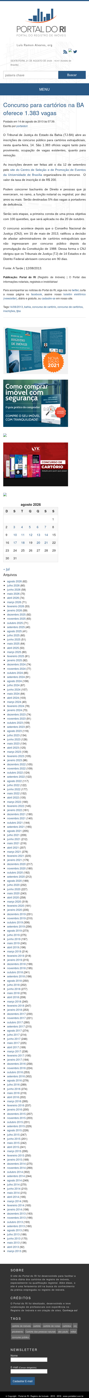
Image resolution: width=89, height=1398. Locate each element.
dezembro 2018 (16, 964)
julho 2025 (13, 635)
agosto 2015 (14, 1130)
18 (23, 542)
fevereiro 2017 (15, 1055)
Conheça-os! (70, 1310)
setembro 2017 (16, 1026)
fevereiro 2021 (15, 855)
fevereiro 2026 (15, 606)
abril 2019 (13, 947)
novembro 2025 (16, 618)
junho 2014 (14, 1188)
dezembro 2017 (16, 1014)
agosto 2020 (14, 880)
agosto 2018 (14, 980)
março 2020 (14, 901)
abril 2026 (13, 597)
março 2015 (14, 1151)
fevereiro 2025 (15, 656)
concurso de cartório (44, 307)
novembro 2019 (16, 918)
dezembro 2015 (16, 1113)
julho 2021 (13, 835)
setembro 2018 (16, 976)
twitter (75, 290)
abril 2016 (13, 1097)
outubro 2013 (15, 1222)
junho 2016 (14, 1089)
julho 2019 (13, 935)
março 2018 (14, 1001)
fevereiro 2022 (15, 806)
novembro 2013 (16, 1217)
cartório (37, 1326)
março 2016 (14, 1101)
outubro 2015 (15, 1122)
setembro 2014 (16, 1176)
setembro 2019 (16, 926)
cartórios (67, 1326)
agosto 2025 (14, 631)
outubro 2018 (15, 972)
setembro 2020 (16, 876)
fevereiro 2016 (15, 1105)
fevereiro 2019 (15, 955)
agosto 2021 (14, 831)
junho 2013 (14, 1238)
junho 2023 (14, 739)
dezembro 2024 (16, 664)
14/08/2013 (16, 307)
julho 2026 (13, 585)
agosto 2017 (14, 1030)
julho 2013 (13, 1234)
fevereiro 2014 (15, 1205)
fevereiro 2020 (15, 905)
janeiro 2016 (14, 1109)
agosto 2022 (14, 781)
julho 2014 (13, 1184)
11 (23, 534)
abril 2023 (13, 747)
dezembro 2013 (16, 1213)
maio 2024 (13, 693)
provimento (17, 1331)
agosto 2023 (14, 731)
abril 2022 (13, 797)
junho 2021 (14, 839)
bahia (27, 307)
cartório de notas (51, 1326)
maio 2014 (13, 1192)
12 (30, 534)
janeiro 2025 (14, 660)
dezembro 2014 (16, 1163)
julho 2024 (13, 685)
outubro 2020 (15, 872)
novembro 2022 (16, 768)
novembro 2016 (16, 1068)
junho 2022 (14, 789)
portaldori (22, 126)
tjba (18, 311)
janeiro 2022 (14, 810)
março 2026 (14, 602)
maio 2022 (13, 793)
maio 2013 (13, 1242)
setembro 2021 (16, 826)
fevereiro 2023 (15, 756)
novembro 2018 (16, 968)
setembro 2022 (16, 776)
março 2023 (14, 751)
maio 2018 (13, 993)
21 (46, 542)
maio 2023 (13, 743)
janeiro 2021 (14, 860)
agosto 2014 (14, 1180)
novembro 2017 (16, 1018)
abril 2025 (13, 648)
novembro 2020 (16, 868)
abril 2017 (13, 1047)
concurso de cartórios (70, 307)
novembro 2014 (16, 1167)
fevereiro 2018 (15, 1005)
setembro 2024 (16, 677)
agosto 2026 (14, 581)
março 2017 (14, 1051)
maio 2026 (13, 593)
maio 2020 (13, 893)
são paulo (63, 1331)
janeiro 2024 (14, 710)
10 (15, 534)
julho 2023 (13, 735)
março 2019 (14, 951)
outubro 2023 (15, 722)
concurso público (20, 1337)
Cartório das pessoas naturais (41, 1331)
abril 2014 (13, 1197)
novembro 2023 (16, 718)
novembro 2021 (16, 818)
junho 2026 (14, 589)
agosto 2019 (14, 930)
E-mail (24, 1367)
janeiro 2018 (14, 1009)
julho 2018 (13, 984)
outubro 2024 (15, 673)
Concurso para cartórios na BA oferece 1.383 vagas (43, 108)
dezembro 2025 (16, 614)
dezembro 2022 (16, 764)
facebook (36, 294)
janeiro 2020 (14, 909)
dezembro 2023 (16, 714)
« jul (6, 569)
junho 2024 (14, 689)
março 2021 (14, 851)
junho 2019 (14, 939)
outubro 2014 (15, 1172)
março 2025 (14, 652)
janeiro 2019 (14, 960)
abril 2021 (13, 847)
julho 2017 (13, 1034)
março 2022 (14, 802)
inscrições (9, 311)
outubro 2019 (15, 922)
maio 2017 (13, 1043)
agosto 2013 (14, 1230)
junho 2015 (14, 1138)
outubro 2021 (15, 822)
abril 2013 (13, 1247)
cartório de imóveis (21, 1326)
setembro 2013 (16, 1226)
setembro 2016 (16, 1076)
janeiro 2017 (14, 1059)
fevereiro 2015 (15, 1155)
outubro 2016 (15, 1072)
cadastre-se (49, 298)
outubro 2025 (15, 623)
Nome (14, 1355)
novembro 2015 (16, 1118)
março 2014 (14, 1201)
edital (73, 1331)
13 (38, 534)
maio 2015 (13, 1143)
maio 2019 (13, 943)
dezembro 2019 (16, 914)
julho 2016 (13, 1084)
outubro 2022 (15, 772)
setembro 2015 (16, 1126)
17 (15, 542)
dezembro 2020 (16, 864)
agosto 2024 (14, 681)
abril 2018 (13, 997)
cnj (75, 1326)
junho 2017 (14, 1038)
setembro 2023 (16, 726)
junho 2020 (14, 889)
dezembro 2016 (16, 1063)
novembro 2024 (16, 668)
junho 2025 (14, 639)
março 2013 (14, 1251)
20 (38, 542)
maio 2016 (13, 1093)
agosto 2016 (14, 1080)
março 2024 (14, 702)
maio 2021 (13, 843)
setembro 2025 (16, 627)
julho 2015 (13, 1134)
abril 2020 (13, 897)
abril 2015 (13, 1147)
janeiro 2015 (14, 1159)
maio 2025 (13, 643)
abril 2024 (13, 697)
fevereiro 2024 (15, 706)
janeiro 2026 (14, 610)
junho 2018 (14, 989)
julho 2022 (13, 785)
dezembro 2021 (16, 814)
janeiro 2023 (14, 760)
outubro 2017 (15, 1022)
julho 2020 (13, 885)
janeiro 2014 (14, 1209)
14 (46, 534)
